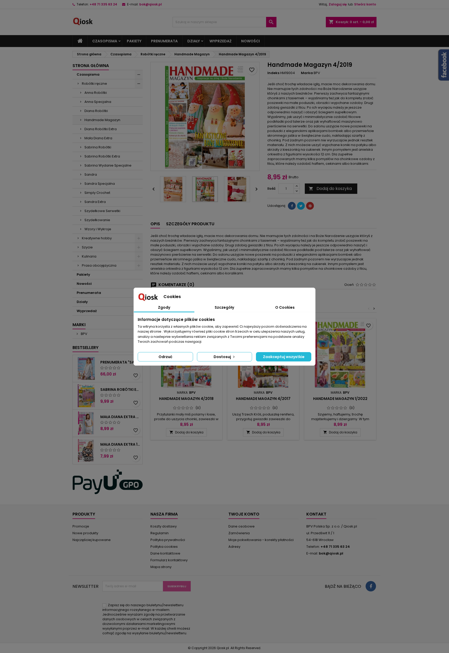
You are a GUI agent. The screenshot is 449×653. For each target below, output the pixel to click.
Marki (78, 325)
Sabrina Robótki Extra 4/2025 (120, 389)
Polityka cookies (164, 546)
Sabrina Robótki (97, 147)
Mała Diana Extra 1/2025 (120, 444)
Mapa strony (160, 566)
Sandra (90, 174)
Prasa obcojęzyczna (99, 265)
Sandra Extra (95, 201)
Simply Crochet (97, 192)
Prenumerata (164, 41)
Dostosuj (223, 356)
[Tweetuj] (301, 206)
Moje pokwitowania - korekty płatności (261, 539)
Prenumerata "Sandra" (120, 362)
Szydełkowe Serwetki (102, 210)
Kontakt (316, 514)
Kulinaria (89, 256)
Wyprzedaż (220, 41)
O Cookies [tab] (285, 307)
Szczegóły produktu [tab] (190, 224)
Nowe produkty (85, 533)
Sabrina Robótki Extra (102, 156)
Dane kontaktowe (165, 553)
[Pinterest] (310, 206)
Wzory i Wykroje (97, 229)
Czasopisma (104, 41)
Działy (193, 41)
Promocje (80, 526)
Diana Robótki (96, 110)
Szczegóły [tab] (224, 307)
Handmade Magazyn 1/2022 (340, 398)
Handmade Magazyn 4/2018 (186, 398)
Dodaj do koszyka (330, 189)
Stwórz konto (365, 4)
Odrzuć (165, 356)
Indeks (273, 73)
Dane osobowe (241, 526)
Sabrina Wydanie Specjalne (107, 165)
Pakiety (134, 41)
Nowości (250, 41)
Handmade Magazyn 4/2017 (263, 398)
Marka (307, 73)
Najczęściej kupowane (91, 539)
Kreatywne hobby (97, 238)
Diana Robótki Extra (100, 129)
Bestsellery (85, 348)
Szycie (87, 247)
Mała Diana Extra (98, 138)
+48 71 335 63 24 (103, 4)
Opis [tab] (155, 224)
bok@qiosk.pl (150, 4)
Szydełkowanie (97, 219)
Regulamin (159, 533)
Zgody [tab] (164, 307)
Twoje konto (243, 514)
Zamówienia (239, 533)
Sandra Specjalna (99, 183)
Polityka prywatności (167, 539)
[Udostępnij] (292, 206)
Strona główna (90, 66)
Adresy (234, 546)
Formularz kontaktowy (169, 560)
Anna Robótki (95, 92)
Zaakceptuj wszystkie (284, 356)
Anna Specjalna (97, 101)
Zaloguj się (338, 4)
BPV (83, 333)
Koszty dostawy (163, 526)
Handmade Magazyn (102, 119)
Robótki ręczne (94, 83)
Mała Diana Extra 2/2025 (120, 417)
